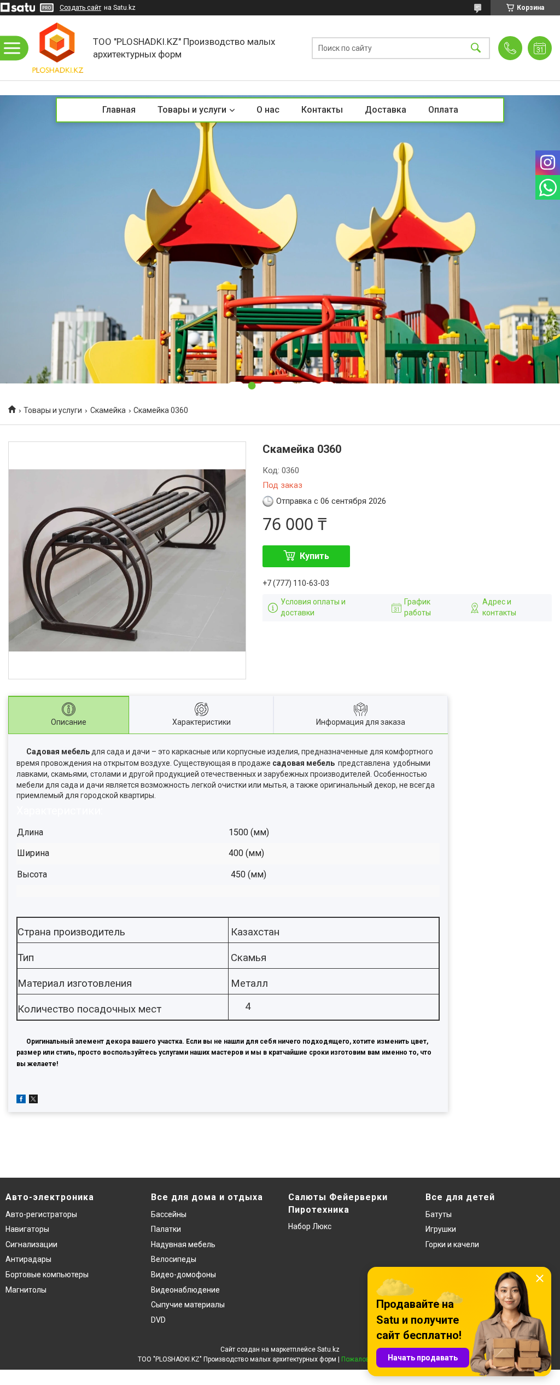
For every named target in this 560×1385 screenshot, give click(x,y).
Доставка (385, 109)
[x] (33, 1100)
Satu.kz (328, 1349)
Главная (119, 109)
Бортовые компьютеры (47, 1274)
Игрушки (440, 1229)
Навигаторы (27, 1229)
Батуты (438, 1214)
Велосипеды (173, 1259)
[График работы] (540, 48)
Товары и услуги (192, 109)
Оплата (443, 109)
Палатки (166, 1229)
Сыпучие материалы (188, 1304)
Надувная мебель (183, 1244)
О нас (267, 109)
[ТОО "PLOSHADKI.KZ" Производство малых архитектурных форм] (57, 48)
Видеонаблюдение (185, 1289)
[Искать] (476, 48)
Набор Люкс (309, 1226)
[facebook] (21, 1100)
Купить (314, 556)
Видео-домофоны (183, 1274)
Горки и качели (452, 1244)
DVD (158, 1320)
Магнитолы (25, 1289)
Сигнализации (31, 1244)
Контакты (322, 109)
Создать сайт (80, 7)
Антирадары (28, 1259)
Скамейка (108, 410)
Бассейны (168, 1214)
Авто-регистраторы (41, 1214)
